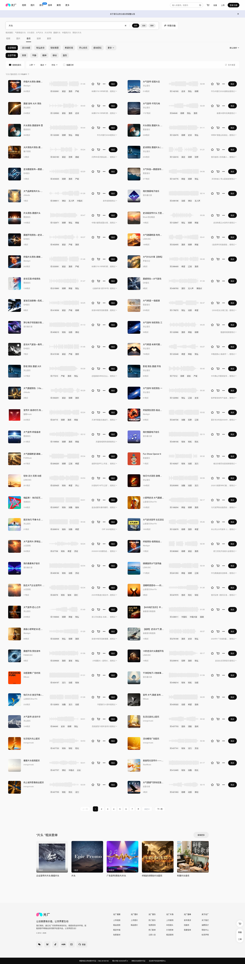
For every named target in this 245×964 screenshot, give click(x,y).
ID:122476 (174, 135)
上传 (223, 5)
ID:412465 (174, 770)
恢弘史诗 (40, 47)
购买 (113, 84)
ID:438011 (174, 617)
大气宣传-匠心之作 (31, 607)
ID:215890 (55, 288)
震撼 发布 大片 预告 (32, 103)
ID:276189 (174, 638)
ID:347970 (174, 595)
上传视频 (116, 920)
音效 (143, 25)
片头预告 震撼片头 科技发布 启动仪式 (153, 125)
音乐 (135, 25)
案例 (59, 5)
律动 (64, 200)
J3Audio (26, 195)
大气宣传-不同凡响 (151, 103)
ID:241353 (174, 573)
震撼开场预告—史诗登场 (33, 234)
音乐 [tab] (29, 38)
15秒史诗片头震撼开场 (153, 650)
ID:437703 (174, 726)
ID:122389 (55, 135)
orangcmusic (148, 720)
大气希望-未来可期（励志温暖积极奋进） (153, 344)
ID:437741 (174, 748)
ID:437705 (55, 792)
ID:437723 (55, 748)
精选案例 (169, 934)
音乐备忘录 (147, 195)
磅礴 (196, 91)
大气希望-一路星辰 (151, 300)
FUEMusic (27, 458)
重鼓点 (199, 288)
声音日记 (146, 260)
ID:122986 (174, 332)
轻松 (190, 441)
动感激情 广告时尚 (31, 672)
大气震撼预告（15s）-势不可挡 (33, 388)
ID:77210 (54, 376)
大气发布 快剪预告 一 (152, 388)
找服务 (186, 925)
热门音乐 (152, 920)
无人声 (71, 200)
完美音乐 (27, 501)
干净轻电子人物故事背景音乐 (153, 672)
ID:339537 (55, 507)
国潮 (202, 617)
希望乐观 (69, 47)
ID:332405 (174, 244)
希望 (183, 266)
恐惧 (70, 157)
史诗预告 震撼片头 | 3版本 (153, 147)
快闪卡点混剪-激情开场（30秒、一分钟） (153, 475)
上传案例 (169, 920)
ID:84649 (54, 726)
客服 (240, 932)
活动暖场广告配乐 (151, 738)
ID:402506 (55, 244)
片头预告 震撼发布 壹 (33, 125)
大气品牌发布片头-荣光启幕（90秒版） (33, 191)
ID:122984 (174, 397)
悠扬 (196, 704)
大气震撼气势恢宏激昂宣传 (153, 782)
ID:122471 (55, 222)
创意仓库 (146, 786)
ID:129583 (55, 113)
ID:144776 (174, 178)
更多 (67, 5)
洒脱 (190, 726)
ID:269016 (55, 529)
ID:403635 (55, 178)
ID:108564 (55, 441)
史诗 (183, 91)
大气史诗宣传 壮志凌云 (153, 519)
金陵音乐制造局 (149, 611)
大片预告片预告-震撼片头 (33, 147)
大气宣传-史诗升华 (31, 716)
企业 (79, 770)
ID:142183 (174, 91)
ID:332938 (55, 638)
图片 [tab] (18, 38)
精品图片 (134, 925)
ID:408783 (174, 288)
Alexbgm (26, 85)
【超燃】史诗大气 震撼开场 (153, 629)
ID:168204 (174, 507)
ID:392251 (55, 397)
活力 (196, 463)
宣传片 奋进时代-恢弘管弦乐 (33, 410)
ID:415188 (55, 354)
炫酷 (183, 419)
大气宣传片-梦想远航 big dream (33, 541)
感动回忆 (97, 47)
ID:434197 (55, 682)
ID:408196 (55, 573)
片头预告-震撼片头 (31, 212)
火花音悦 (27, 545)
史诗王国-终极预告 (31, 278)
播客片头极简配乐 (31, 760)
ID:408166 (174, 441)
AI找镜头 (169, 925)
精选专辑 (116, 929)
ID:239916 (174, 660)
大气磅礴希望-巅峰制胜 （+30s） (33, 453)
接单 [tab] (39, 38)
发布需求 (187, 920)
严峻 (77, 91)
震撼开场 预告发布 (31, 650)
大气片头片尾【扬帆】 (153, 256)
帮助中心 (205, 929)
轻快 (64, 332)
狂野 (196, 157)
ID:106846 (55, 617)
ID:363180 (55, 157)
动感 (183, 200)
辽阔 (190, 266)
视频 (24, 5)
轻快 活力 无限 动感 (32, 475)
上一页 (85, 809)
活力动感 (26, 47)
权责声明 (205, 934)
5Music (26, 677)
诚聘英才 (205, 925)
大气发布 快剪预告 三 (152, 322)
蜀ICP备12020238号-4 (120, 961)
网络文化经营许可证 (138, 961)
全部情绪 (12, 47)
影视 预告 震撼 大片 (32, 366)
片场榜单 (169, 929)
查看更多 (201, 835)
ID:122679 (174, 529)
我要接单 (187, 929)
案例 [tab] (49, 38)
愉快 (77, 507)
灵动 (76, 551)
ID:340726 (174, 419)
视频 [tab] (8, 38)
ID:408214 (174, 682)
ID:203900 (174, 485)
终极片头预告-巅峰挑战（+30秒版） (33, 81)
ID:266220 (55, 463)
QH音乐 (26, 173)
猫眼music (27, 414)
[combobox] (186, 5)
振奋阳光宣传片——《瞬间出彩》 (153, 760)
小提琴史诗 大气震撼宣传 (153, 497)
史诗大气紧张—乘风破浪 (33, 344)
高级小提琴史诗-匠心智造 (33, 629)
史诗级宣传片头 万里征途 (153, 212)
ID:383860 (174, 551)
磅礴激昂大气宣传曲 (152, 563)
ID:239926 (55, 660)
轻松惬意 (55, 47)
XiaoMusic (147, 764)
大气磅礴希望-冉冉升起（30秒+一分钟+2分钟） (153, 234)
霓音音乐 (27, 129)
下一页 (160, 809)
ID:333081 (55, 91)
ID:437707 (55, 770)
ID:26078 (54, 595)
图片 (33, 5)
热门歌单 (152, 929)
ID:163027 (174, 463)
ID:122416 (174, 157)
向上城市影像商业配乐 (33, 782)
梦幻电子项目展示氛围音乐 (33, 322)
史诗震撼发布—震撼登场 (33, 169)
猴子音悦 (27, 151)
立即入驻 (152, 934)
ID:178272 (174, 310)
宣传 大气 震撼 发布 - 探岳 (153, 694)
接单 (50, 5)
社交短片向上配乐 (31, 738)
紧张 (64, 113)
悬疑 (77, 157)
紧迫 (64, 91)
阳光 (196, 441)
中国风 (184, 617)
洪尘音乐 (146, 85)
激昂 (70, 91)
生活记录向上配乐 (151, 716)
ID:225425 (55, 485)
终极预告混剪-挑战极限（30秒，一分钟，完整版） (153, 410)
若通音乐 (146, 458)
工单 (240, 939)
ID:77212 (173, 376)
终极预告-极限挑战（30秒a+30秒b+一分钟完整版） (153, 541)
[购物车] (208, 5)
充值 (215, 5)
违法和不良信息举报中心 (157, 961)
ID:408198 (174, 200)
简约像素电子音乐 (151, 191)
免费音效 (152, 925)
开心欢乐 (83, 47)
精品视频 (116, 925)
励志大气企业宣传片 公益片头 (33, 585)
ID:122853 (55, 704)
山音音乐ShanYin (150, 501)
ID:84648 (173, 113)
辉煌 (77, 135)
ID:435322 (174, 704)
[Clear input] (125, 25)
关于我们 (205, 920)
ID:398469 (174, 266)
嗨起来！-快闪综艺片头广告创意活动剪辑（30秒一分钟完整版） (33, 497)
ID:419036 (55, 310)
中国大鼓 (193, 617)
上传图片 (134, 920)
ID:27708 (54, 551)
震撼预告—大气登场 (152, 278)
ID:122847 (174, 222)
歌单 (152, 25)
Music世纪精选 (149, 217)
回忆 (76, 595)
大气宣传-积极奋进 (31, 431)
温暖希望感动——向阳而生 (153, 585)
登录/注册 (233, 5)
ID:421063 (174, 792)
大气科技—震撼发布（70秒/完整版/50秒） (153, 169)
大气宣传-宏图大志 (151, 81)
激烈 (183, 288)
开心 (77, 485)
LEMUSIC (147, 239)
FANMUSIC (28, 655)
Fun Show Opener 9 (152, 453)
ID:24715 (54, 419)
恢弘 (190, 91)
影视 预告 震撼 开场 (152, 366)
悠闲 (183, 595)
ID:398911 (55, 200)
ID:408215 (55, 332)
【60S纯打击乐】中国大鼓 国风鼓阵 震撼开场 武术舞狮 (153, 607)
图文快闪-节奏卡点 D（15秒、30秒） (33, 519)
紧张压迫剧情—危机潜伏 (33, 300)
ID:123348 (174, 354)
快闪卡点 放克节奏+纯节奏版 (33, 694)
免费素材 (116, 934)
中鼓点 (79, 200)
